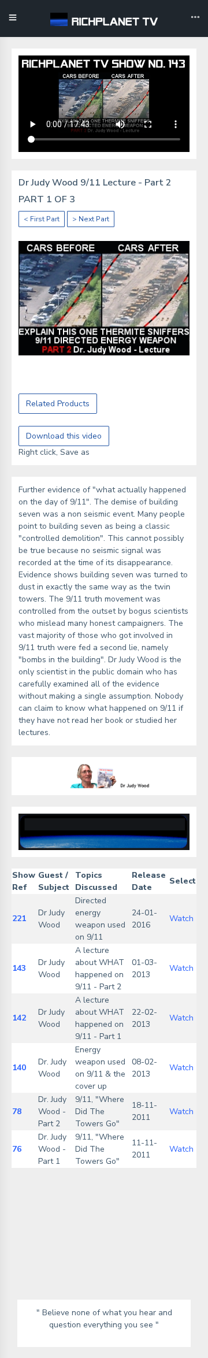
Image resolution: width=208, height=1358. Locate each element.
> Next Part (90, 219)
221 (19, 918)
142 (19, 1017)
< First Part (42, 219)
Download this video (64, 436)
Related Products (58, 403)
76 (16, 1149)
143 (19, 968)
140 (19, 1067)
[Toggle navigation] (195, 18)
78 (16, 1111)
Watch (181, 918)
